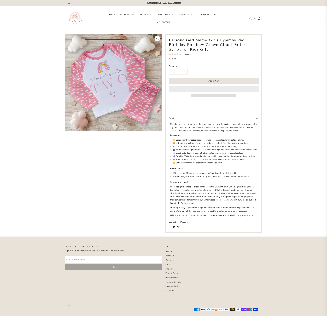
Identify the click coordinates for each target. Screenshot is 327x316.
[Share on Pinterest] (178, 227)
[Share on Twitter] (174, 227)
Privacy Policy (171, 273)
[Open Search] (250, 18)
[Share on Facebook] (170, 227)
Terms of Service (173, 282)
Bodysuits (184, 14)
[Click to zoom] (157, 38)
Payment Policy (172, 286)
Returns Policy (172, 277)
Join (113, 267)
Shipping (169, 268)
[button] (175, 54)
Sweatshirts (163, 14)
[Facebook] (66, 3)
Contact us (174, 222)
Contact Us (163, 22)
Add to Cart (213, 80)
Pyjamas (144, 14)
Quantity (173, 66)
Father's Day (127, 14)
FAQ (216, 14)
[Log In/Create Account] (255, 18)
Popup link (185, 222)
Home (112, 14)
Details (172, 118)
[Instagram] (69, 3)
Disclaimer (170, 290)
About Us (169, 255)
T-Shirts (202, 14)
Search (168, 251)
